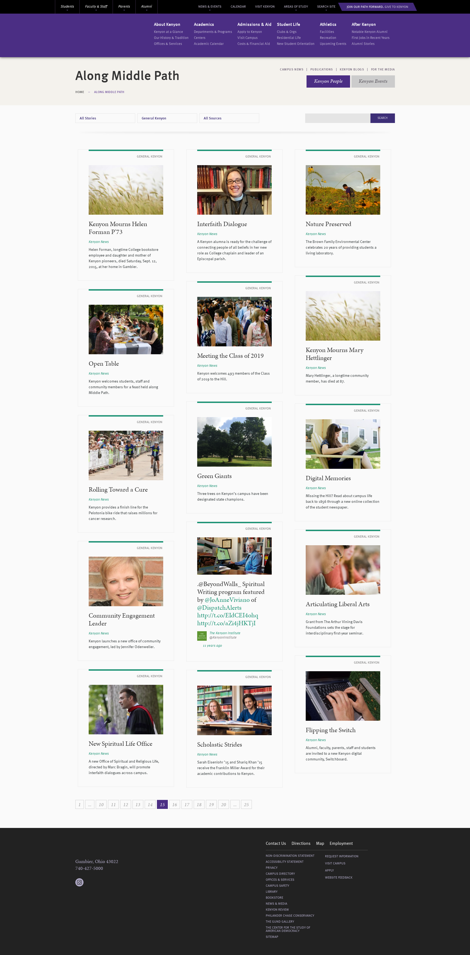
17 (186, 804)
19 (211, 804)
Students (67, 6)
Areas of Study (296, 6)
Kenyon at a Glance (168, 32)
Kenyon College (115, 35)
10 (101, 804)
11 (113, 804)
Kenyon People (328, 81)
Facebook (101, 882)
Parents (124, 6)
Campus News (292, 69)
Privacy (271, 868)
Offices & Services (168, 44)
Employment (341, 844)
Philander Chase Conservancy (290, 915)
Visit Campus (247, 38)
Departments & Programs (213, 32)
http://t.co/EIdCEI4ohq (227, 615)
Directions (301, 844)
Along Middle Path (109, 92)
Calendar (238, 6)
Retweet (264, 646)
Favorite (269, 646)
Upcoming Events (333, 44)
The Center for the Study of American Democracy (288, 929)
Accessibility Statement (285, 862)
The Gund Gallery (280, 921)
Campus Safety (277, 886)
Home (79, 92)
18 (199, 804)
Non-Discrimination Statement (290, 856)
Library (271, 892)
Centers (199, 38)
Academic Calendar (209, 44)
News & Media (276, 903)
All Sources (212, 118)
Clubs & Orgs (286, 32)
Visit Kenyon (265, 6)
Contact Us (276, 844)
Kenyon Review (277, 909)
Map (320, 844)
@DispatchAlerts (219, 607)
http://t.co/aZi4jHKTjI (226, 623)
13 (137, 804)
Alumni (146, 6)
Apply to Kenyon (249, 32)
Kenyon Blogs (352, 69)
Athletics (328, 25)
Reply (258, 646)
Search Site (326, 6)
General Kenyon (154, 118)
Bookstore (274, 897)
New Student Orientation (295, 44)
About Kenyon (167, 25)
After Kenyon (364, 25)
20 (223, 804)
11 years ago (212, 646)
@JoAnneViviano (227, 599)
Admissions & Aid (254, 25)
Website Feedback (338, 877)
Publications (321, 69)
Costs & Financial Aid (253, 44)
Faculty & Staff (96, 6)
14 (150, 804)
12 (125, 804)
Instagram (79, 880)
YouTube (112, 882)
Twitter (90, 882)
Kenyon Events (373, 81)
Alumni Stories (363, 44)
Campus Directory (280, 874)
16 (174, 804)
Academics (204, 25)
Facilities (327, 32)
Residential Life (289, 38)
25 (246, 804)
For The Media (383, 69)
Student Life (288, 25)
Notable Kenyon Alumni (370, 32)
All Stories (88, 118)
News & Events (209, 6)
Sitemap (272, 937)
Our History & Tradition (171, 38)
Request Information (341, 856)
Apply (329, 870)
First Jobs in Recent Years (370, 38)
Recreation (328, 38)
